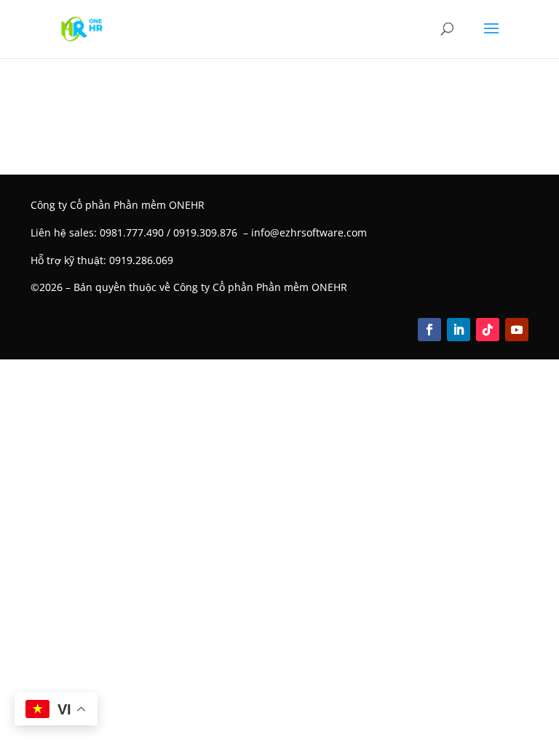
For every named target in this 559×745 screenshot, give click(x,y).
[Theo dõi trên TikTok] (487, 329)
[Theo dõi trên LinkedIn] (458, 329)
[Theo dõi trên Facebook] (429, 329)
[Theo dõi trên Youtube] (516, 329)
